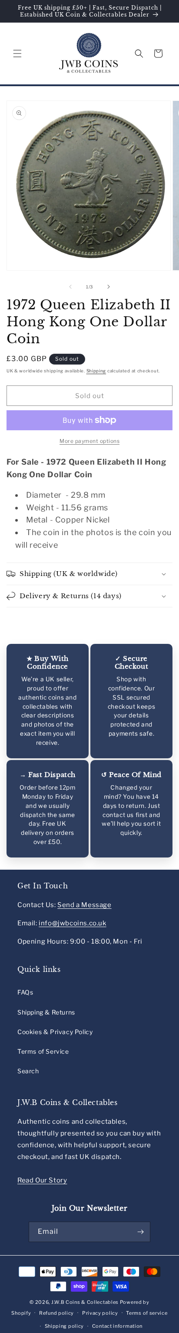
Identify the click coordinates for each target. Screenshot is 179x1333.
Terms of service (146, 1313)
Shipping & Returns (46, 1012)
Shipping (96, 370)
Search (28, 1071)
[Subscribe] (140, 1232)
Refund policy (56, 1313)
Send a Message (84, 905)
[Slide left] (70, 286)
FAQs (25, 992)
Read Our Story (42, 1180)
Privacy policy (100, 1313)
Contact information (117, 1326)
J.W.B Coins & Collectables (85, 1302)
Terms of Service (43, 1051)
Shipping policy (64, 1326)
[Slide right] (108, 286)
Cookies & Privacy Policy (55, 1031)
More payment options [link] (89, 441)
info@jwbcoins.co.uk (72, 923)
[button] (17, 53)
